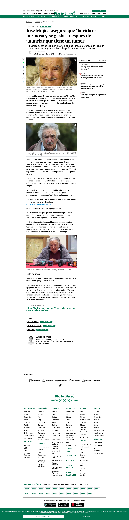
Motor (68, 420)
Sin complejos (57, 460)
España (82, 452)
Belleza (54, 425)
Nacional (27, 412)
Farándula (55, 420)
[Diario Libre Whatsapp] (76, 400)
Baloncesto (70, 412)
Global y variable (41, 436)
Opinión (93, 13)
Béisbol (68, 417)
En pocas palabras (55, 464)
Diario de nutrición (55, 447)
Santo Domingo (38, 54)
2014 (97, 489)
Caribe (82, 471)
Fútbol (68, 414)
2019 (62, 489)
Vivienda (41, 430)
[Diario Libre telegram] (68, 400)
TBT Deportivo (71, 445)
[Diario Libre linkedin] (64, 400)
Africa (82, 465)
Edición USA (71, 456)
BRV (67, 442)
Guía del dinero (99, 436)
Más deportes (71, 433)
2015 (90, 489)
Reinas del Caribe (42, 16)
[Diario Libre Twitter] (60, 400)
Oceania (82, 468)
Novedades (56, 433)
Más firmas (84, 437)
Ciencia (40, 450)
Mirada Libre (84, 414)
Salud (26, 420)
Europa (82, 455)
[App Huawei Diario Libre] (77, 504)
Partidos (27, 445)
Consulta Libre (57, 476)
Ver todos (102, 60)
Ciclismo (69, 425)
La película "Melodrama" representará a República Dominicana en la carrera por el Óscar (93, 96)
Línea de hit (70, 440)
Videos (104, 13)
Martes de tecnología (41, 461)
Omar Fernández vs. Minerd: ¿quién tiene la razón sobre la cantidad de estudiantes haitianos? (93, 86)
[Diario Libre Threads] (72, 400)
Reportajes (28, 438)
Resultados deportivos (70, 436)
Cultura (54, 417)
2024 (27, 489)
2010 (48, 493)
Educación (27, 417)
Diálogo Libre (28, 433)
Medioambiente (43, 447)
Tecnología (42, 455)
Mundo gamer (98, 433)
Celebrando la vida (57, 457)
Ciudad (26, 414)
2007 (69, 493)
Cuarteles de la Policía (82, 16)
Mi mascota (56, 440)
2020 (55, 489)
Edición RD (70, 461)
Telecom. (41, 433)
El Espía (82, 425)
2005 (83, 493)
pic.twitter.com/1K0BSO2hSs (38, 204)
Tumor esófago (34, 326)
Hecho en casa (99, 430)
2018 (69, 489)
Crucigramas (98, 453)
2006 (76, 493)
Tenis (68, 428)
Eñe (53, 453)
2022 (41, 489)
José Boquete (29, 436)
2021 (48, 489)
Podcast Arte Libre (56, 436)
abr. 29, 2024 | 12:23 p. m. (55, 54)
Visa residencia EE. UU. (55, 16)
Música (54, 412)
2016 (83, 489)
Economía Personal (55, 472)
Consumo (41, 428)
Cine (53, 414)
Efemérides (98, 443)
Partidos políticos (69, 16)
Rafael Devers (95, 16)
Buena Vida (56, 428)
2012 (34, 493)
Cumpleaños (98, 445)
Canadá (82, 457)
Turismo (41, 414)
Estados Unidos (85, 444)
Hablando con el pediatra (57, 443)
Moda (54, 422)
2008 (62, 493)
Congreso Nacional (27, 454)
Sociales (55, 430)
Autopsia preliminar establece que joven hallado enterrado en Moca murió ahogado (92, 77)
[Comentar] (23, 74)
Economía (52, 13)
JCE (25, 448)
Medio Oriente (85, 460)
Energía (40, 425)
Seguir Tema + (45, 26)
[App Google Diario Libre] (50, 504)
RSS (95, 448)
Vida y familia (56, 451)
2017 (76, 489)
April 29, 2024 (57, 209)
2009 (55, 493)
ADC (81, 412)
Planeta (99, 13)
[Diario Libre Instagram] (56, 400)
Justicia (27, 422)
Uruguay (31, 330)
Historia (41, 457)
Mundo (46, 13)
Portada (29, 22)
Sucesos (27, 428)
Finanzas (41, 412)
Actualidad (34, 13)
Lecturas (83, 434)
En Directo (83, 422)
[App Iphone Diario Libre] (63, 504)
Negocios (41, 422)
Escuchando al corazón (57, 468)
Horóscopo (97, 451)
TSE (25, 451)
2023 (34, 489)
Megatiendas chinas (28, 16)
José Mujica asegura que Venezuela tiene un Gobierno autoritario (50, 309)
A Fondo (27, 430)
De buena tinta (85, 420)
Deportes (86, 13)
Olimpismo (69, 430)
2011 (41, 493)
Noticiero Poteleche (83, 428)
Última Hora (26, 13)
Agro (39, 417)
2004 (90, 493)
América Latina (85, 447)
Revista (81, 13)
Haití (81, 450)
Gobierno (27, 457)
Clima (40, 452)
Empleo (40, 420)
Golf (67, 422)
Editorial (82, 417)
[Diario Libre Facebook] (52, 400)
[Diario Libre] (64, 13)
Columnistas (84, 432)
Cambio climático (41, 465)
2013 (27, 493)
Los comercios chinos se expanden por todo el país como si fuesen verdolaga (92, 68)
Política (40, 13)
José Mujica (33, 322)
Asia (81, 463)
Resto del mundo (83, 474)
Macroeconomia (43, 440)
